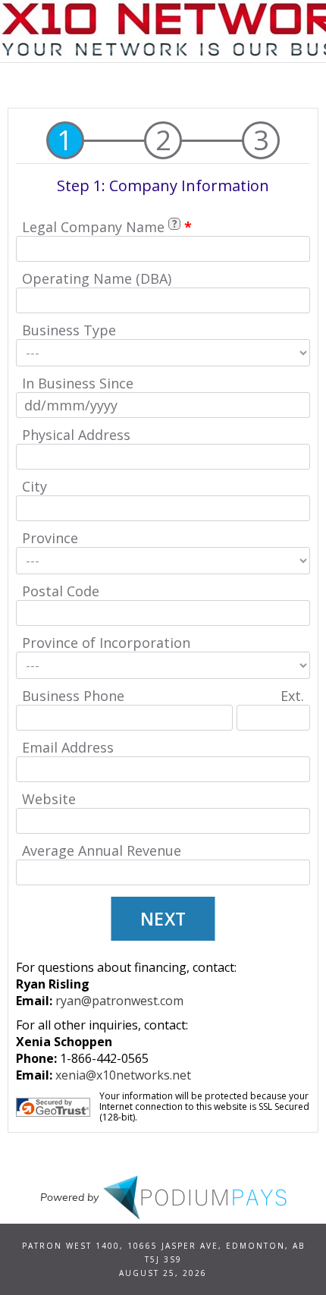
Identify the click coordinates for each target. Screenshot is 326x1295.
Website (49, 799)
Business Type (69, 330)
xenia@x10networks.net (123, 1075)
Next (163, 919)
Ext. (292, 696)
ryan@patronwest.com (119, 1000)
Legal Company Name (93, 227)
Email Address (68, 747)
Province (50, 538)
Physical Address (76, 435)
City (34, 486)
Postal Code (60, 591)
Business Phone (73, 696)
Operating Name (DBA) (96, 278)
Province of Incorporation (106, 642)
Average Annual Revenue (101, 850)
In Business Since (77, 383)
